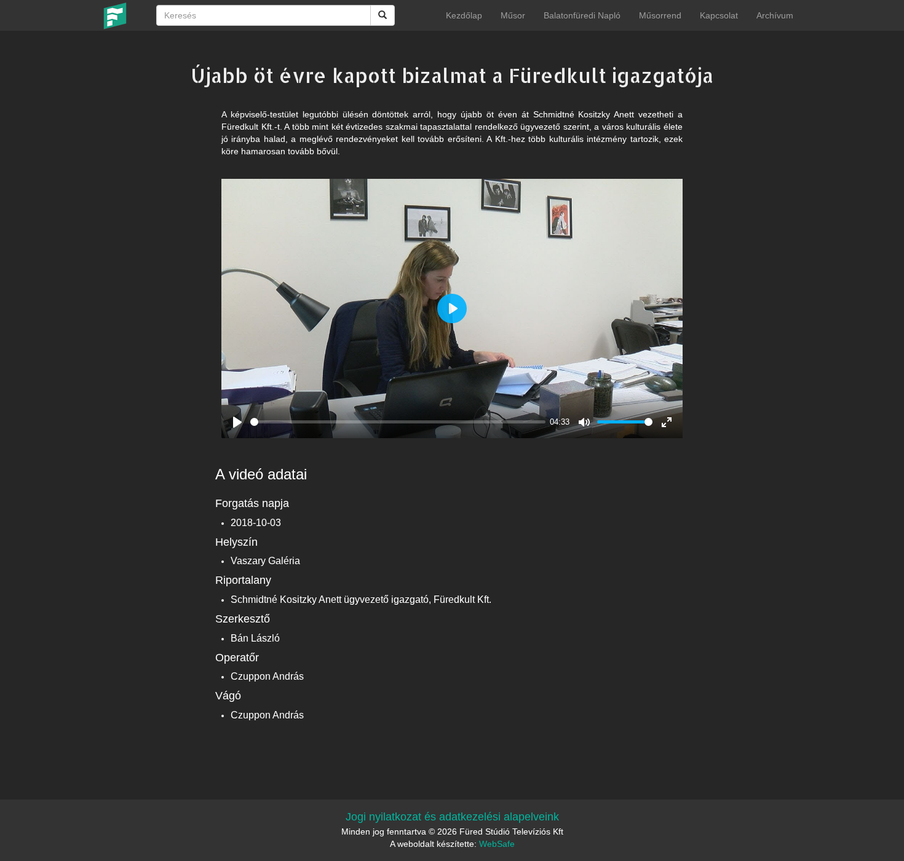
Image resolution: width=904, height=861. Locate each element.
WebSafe (497, 844)
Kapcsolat (719, 15)
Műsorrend (660, 15)
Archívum (774, 15)
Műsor (513, 15)
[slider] (397, 422)
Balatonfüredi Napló (582, 15)
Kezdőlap (464, 15)
